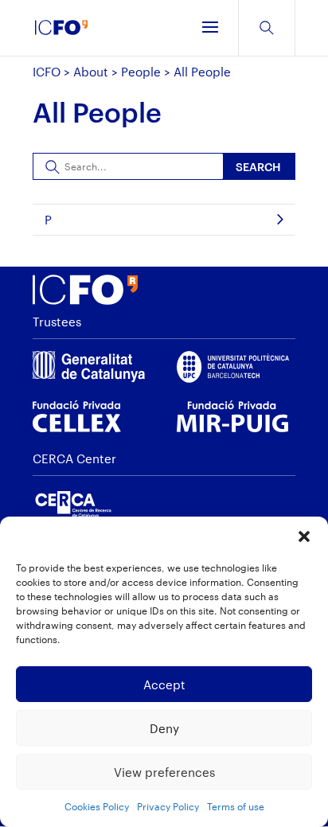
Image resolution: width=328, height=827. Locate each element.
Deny (164, 728)
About (90, 71)
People (141, 71)
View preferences (164, 772)
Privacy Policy (168, 806)
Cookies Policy (96, 806)
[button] (304, 536)
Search (258, 167)
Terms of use (235, 806)
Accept (164, 684)
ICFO (47, 71)
